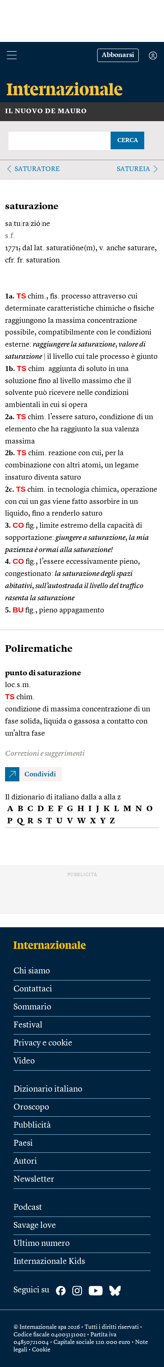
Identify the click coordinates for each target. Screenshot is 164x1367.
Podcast (27, 1208)
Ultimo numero (41, 1244)
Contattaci (32, 989)
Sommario (32, 1007)
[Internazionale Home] (52, 945)
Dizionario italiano (47, 1089)
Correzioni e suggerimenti (45, 753)
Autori (25, 1161)
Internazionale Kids (49, 1262)
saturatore (37, 169)
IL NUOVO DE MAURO (46, 111)
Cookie (41, 1350)
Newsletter (33, 1179)
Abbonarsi (118, 55)
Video (24, 1061)
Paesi (23, 1143)
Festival (27, 1025)
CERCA (127, 140)
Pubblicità (32, 1125)
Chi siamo (31, 971)
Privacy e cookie (42, 1043)
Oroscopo (31, 1107)
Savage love (34, 1226)
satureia (133, 169)
